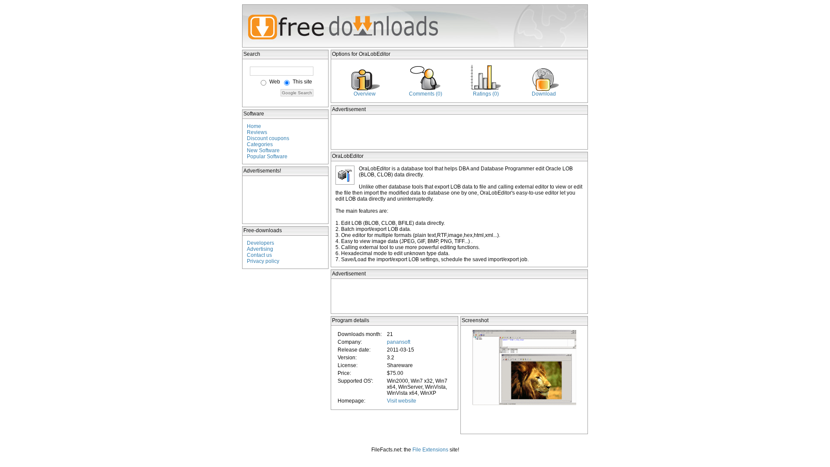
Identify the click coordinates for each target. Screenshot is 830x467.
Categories (260, 144)
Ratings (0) (486, 94)
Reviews (257, 132)
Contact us (259, 255)
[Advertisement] (286, 199)
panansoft (398, 342)
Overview (365, 94)
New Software (263, 150)
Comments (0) (425, 94)
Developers (260, 243)
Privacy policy (263, 261)
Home (254, 126)
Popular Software (267, 157)
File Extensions (430, 450)
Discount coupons (268, 138)
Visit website (401, 401)
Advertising (260, 249)
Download (544, 94)
